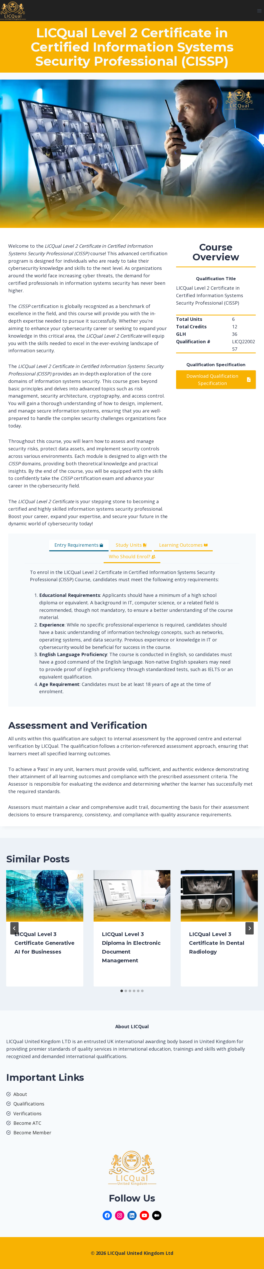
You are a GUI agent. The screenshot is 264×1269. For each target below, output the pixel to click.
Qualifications (28, 1104)
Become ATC (27, 1123)
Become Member (32, 1132)
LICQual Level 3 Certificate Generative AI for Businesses (44, 943)
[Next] (249, 928)
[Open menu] (259, 11)
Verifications (27, 1113)
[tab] (79, 545)
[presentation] (44, 895)
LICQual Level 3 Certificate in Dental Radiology (216, 943)
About (20, 1094)
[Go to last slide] (14, 928)
